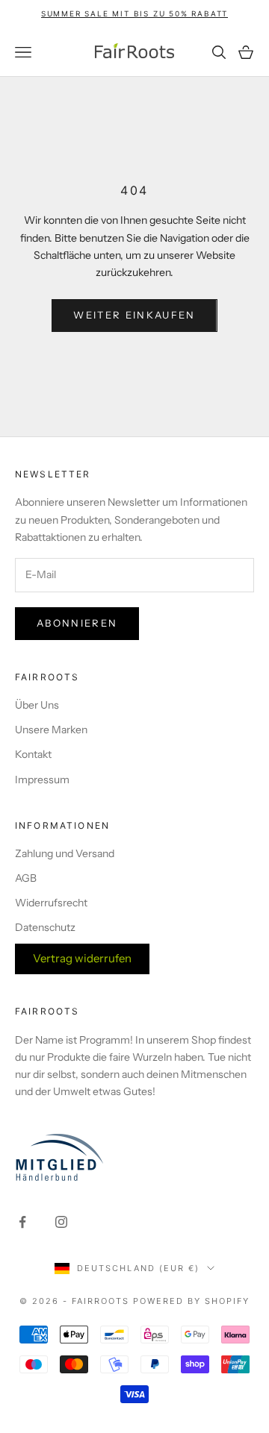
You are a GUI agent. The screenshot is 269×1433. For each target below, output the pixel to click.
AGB (26, 878)
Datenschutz (45, 927)
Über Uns (37, 705)
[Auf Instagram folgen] (61, 1221)
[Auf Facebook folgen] (22, 1221)
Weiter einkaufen (134, 315)
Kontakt (33, 754)
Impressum (42, 779)
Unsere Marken (51, 729)
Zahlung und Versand (64, 853)
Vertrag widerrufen (82, 958)
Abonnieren (77, 623)
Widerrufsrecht (51, 902)
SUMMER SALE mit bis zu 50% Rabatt (134, 13)
